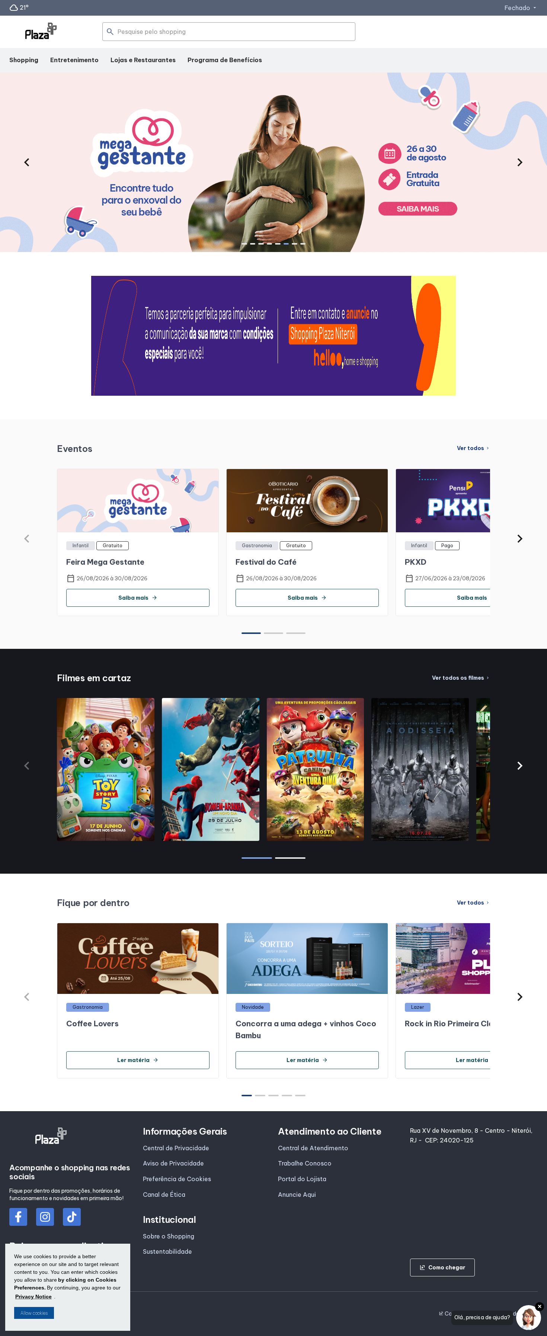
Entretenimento (74, 60)
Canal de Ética (164, 1194)
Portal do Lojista (302, 1179)
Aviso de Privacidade (173, 1163)
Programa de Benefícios (225, 60)
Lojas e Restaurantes (143, 60)
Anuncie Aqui (297, 1194)
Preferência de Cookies (177, 1179)
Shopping (23, 60)
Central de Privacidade (176, 1148)
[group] (273, 162)
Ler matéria (138, 1060)
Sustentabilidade (167, 1251)
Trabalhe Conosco (305, 1163)
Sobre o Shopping (168, 1236)
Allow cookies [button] (34, 1313)
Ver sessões (105, 837)
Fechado (521, 8)
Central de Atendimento (313, 1148)
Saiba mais (137, 598)
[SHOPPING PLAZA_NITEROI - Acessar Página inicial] (41, 32)
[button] (27, 162)
